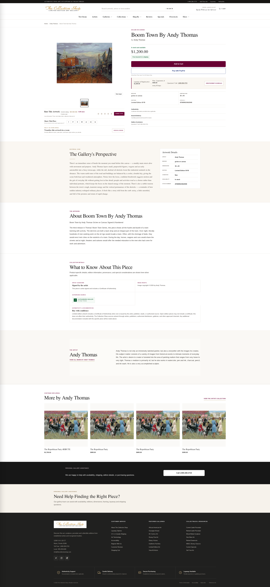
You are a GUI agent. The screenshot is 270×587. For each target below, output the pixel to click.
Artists (95, 16)
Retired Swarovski (191, 540)
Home (46, 23)
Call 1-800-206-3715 (184, 473)
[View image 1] (84, 103)
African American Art (155, 527)
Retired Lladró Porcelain (193, 531)
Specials (161, 16)
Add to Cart (178, 64)
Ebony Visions (153, 540)
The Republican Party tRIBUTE (57, 449)
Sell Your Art (204, 1)
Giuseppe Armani (154, 531)
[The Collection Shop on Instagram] (61, 558)
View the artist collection (215, 398)
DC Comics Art (153, 534)
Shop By (136, 16)
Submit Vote (119, 113)
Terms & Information (184, 582)
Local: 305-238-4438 (60, 549)
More (185, 16)
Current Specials (191, 547)
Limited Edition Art (154, 547)
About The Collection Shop (119, 527)
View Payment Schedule (214, 83)
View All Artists (153, 550)
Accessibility (115, 540)
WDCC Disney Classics (193, 544)
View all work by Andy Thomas (82, 360)
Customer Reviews (117, 547)
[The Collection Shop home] (63, 9)
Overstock (173, 16)
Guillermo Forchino (154, 544)
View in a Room (118, 130)
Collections (121, 16)
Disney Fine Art (153, 537)
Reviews (149, 16)
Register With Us (116, 544)
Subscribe (221, 1)
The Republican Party (99, 449)
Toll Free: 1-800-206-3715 (61, 546)
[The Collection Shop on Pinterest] (67, 558)
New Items (83, 16)
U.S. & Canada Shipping (118, 534)
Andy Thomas (54, 23)
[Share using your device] (91, 122)
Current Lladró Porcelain (193, 527)
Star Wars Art (190, 537)
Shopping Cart (115, 550)
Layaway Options (116, 531)
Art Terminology (116, 537)
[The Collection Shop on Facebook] (56, 558)
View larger (119, 94)
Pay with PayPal (178, 71)
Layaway (213, 1)
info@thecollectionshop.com (62, 552)
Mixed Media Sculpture (193, 534)
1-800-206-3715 (192, 1)
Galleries (106, 16)
